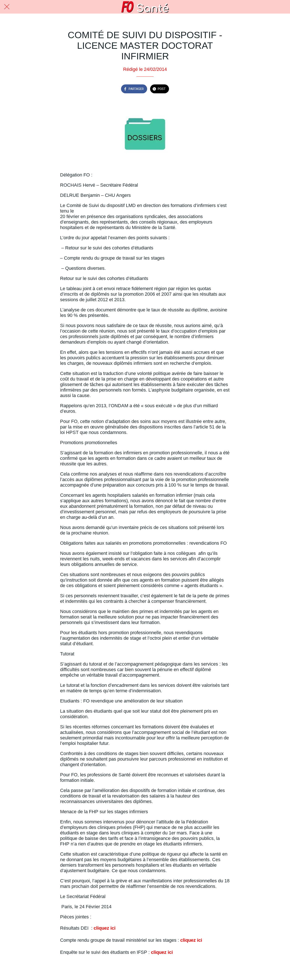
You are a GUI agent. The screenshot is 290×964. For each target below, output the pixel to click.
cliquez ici (104, 928)
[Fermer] (6, 6)
